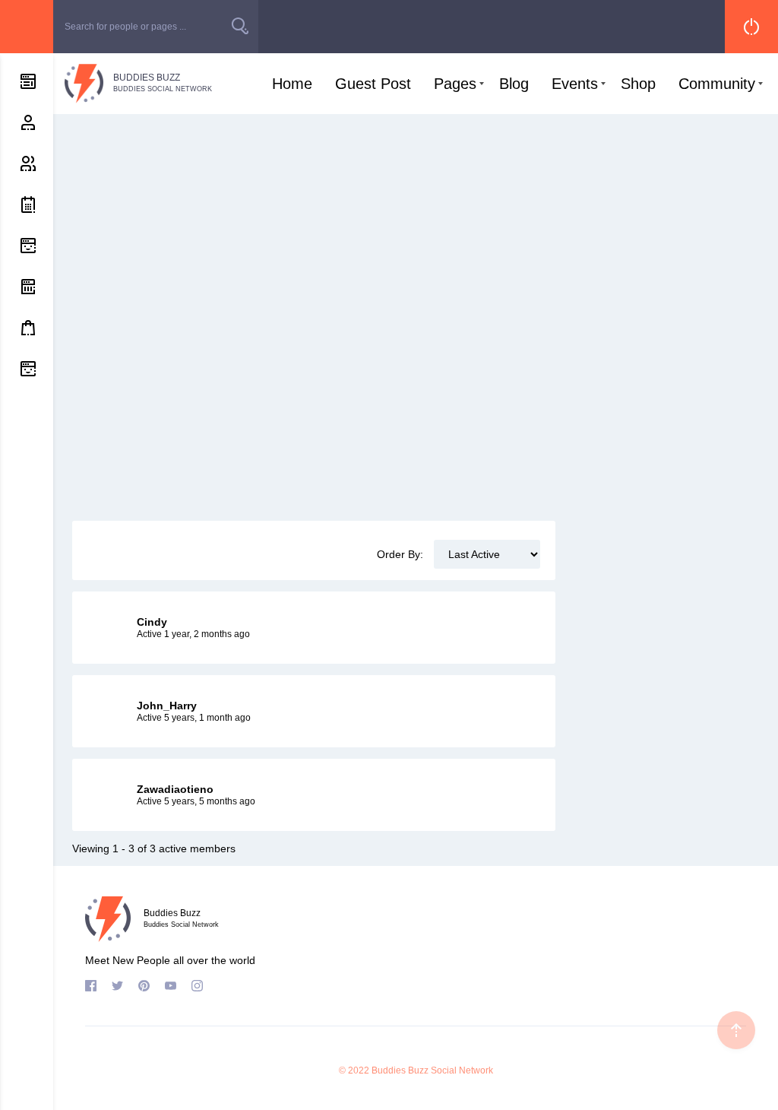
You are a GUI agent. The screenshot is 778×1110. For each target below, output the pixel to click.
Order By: (400, 554)
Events (575, 83)
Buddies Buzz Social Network (432, 1070)
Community (716, 83)
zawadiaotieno (175, 789)
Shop (638, 83)
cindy (152, 622)
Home (292, 83)
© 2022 (354, 1070)
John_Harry (167, 705)
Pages (455, 83)
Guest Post (373, 83)
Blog (514, 83)
